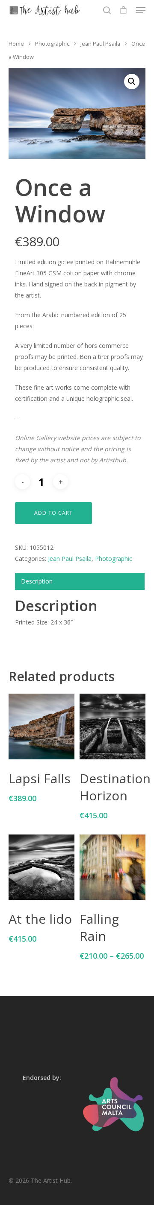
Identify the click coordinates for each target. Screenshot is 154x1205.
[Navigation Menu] (140, 10)
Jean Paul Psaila (100, 43)
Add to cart (53, 512)
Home (16, 43)
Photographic (52, 43)
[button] (131, 81)
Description (37, 581)
